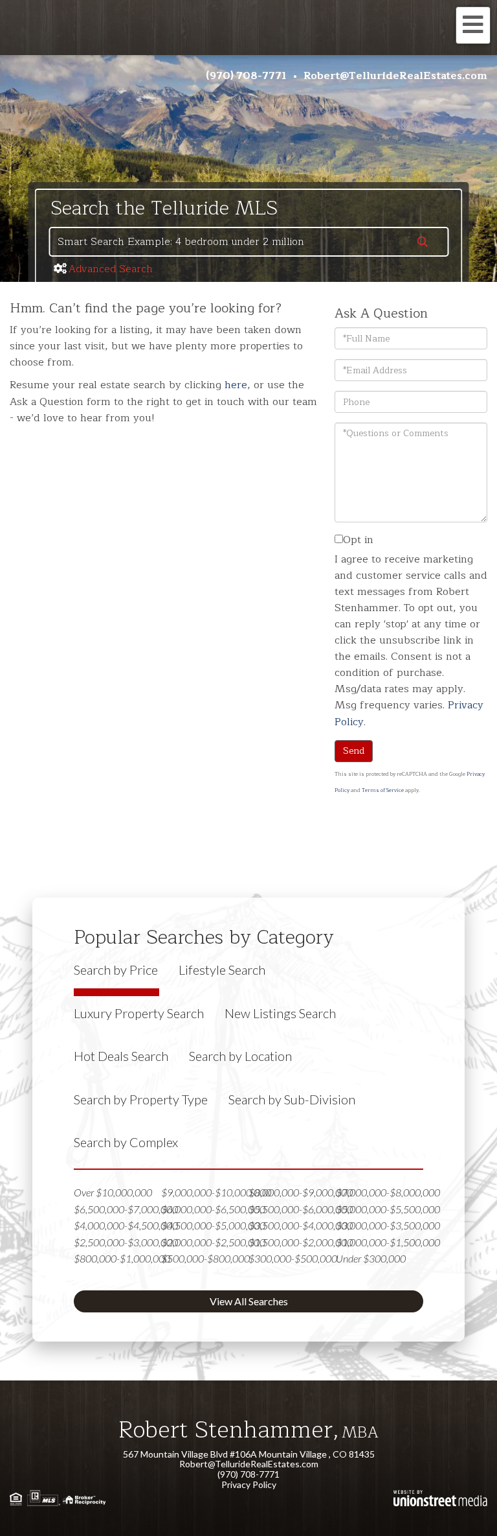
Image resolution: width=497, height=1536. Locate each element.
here (236, 385)
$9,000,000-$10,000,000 (216, 1192)
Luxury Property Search (139, 1013)
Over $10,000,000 (113, 1192)
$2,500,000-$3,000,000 (126, 1242)
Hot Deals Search (121, 1056)
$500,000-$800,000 (205, 1258)
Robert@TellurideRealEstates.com (395, 75)
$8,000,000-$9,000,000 (300, 1192)
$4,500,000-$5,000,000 (213, 1225)
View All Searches (249, 1301)
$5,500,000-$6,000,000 (300, 1209)
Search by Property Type (141, 1099)
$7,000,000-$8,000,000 (388, 1192)
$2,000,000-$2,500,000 (213, 1242)
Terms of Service (383, 790)
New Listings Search (280, 1013)
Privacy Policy (248, 1484)
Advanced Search (111, 269)
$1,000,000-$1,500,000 (388, 1242)
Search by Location (240, 1056)
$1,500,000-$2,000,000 (300, 1242)
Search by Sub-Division (291, 1099)
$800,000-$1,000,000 (122, 1258)
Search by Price (116, 969)
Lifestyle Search (222, 969)
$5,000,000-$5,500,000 (388, 1209)
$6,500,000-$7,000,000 (126, 1209)
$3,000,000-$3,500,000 (388, 1225)
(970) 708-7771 (246, 75)
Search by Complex (126, 1142)
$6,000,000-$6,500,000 (213, 1209)
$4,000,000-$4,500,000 (126, 1225)
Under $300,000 (371, 1258)
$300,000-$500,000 (292, 1258)
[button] (422, 243)
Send (353, 750)
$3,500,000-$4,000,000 (300, 1225)
